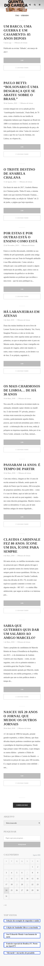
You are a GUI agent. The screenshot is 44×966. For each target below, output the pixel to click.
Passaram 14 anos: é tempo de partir (22, 467)
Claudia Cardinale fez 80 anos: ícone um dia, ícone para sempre (22, 545)
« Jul (5, 905)
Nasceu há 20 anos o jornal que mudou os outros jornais (21, 718)
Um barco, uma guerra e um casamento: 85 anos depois (18, 32)
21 (27, 884)
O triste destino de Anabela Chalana (19, 173)
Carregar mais (22, 805)
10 (6, 879)
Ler (22, 60)
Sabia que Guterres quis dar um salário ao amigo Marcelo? (21, 632)
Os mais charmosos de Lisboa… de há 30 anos (22, 390)
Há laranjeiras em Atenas (21, 314)
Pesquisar (22, 844)
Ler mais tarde (22, 67)
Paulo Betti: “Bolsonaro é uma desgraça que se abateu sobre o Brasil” (21, 91)
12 (17, 879)
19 (17, 884)
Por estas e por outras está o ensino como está (20, 237)
